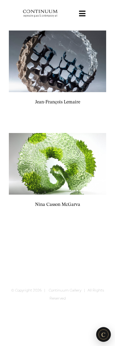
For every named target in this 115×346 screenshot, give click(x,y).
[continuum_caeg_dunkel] (40, 12)
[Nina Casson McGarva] (57, 164)
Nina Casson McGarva (57, 204)
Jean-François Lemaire (57, 102)
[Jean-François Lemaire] (57, 61)
